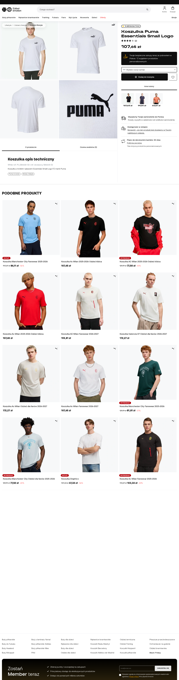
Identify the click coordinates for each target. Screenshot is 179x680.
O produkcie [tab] (30, 147)
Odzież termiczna (127, 639)
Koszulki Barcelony (98, 648)
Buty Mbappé (8, 653)
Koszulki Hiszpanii (127, 648)
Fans (63, 17)
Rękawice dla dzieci (69, 644)
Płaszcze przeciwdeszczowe (162, 639)
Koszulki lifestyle (36, 25)
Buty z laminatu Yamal (40, 639)
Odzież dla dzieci (68, 653)
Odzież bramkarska (158, 648)
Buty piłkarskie (9, 17)
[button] (149, 129)
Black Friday (155, 653)
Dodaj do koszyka (146, 77)
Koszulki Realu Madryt (100, 644)
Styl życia (73, 17)
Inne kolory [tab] (149, 86)
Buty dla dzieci (67, 639)
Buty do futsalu (8, 644)
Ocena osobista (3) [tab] (88, 147)
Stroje (174, 17)
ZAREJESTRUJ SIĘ (163, 668)
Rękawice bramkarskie (29, 17)
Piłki (33, 653)
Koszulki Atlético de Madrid (102, 653)
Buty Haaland (8, 648)
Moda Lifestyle (28, 174)
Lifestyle (8, 25)
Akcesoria (84, 17)
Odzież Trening (126, 644)
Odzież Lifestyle (20, 25)
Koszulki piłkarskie (128, 653)
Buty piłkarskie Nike (40, 648)
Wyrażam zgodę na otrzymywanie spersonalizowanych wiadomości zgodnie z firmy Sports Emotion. (145, 675)
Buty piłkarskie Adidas (41, 644)
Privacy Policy (134, 676)
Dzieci (94, 17)
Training (45, 17)
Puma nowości (14, 174)
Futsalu (55, 17)
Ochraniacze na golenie (160, 644)
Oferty (103, 17)
